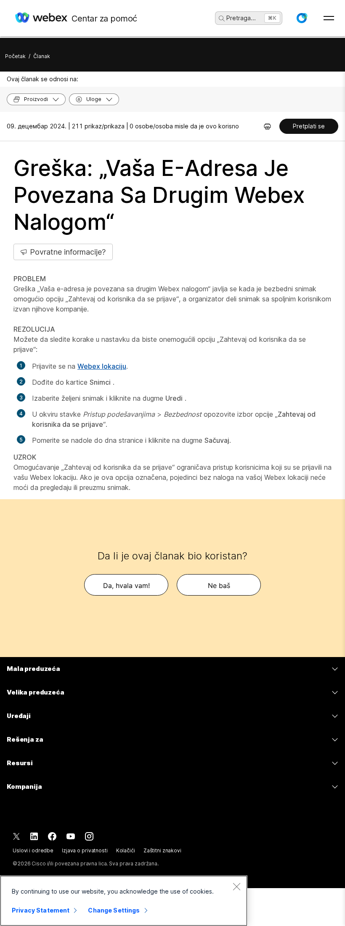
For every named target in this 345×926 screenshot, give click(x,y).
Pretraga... (241, 17)
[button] (302, 18)
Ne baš (219, 585)
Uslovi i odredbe (33, 850)
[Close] (236, 886)
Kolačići (125, 850)
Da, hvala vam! (126, 585)
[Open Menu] (329, 18)
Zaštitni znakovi (162, 850)
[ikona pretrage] (222, 18)
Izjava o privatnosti (85, 850)
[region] (123, 900)
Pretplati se (309, 126)
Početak (15, 56)
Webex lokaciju (101, 366)
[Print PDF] (267, 126)
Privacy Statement (40, 910)
